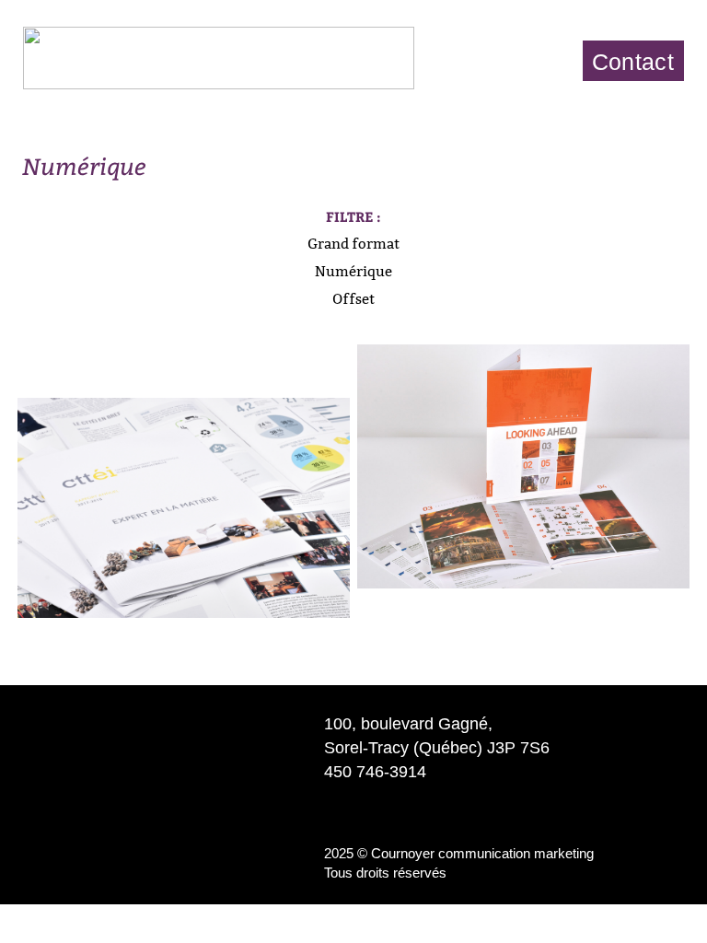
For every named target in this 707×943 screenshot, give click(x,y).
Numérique (353, 271)
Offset (353, 299)
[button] (540, 60)
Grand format (353, 243)
